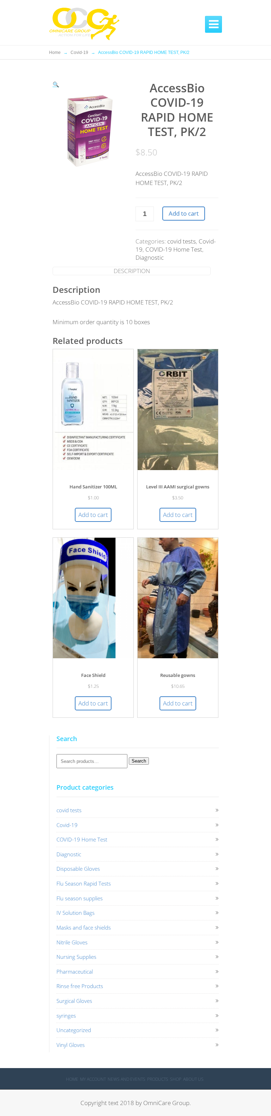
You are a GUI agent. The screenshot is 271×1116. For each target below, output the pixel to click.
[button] (56, 84)
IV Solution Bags (75, 912)
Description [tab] (132, 271)
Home (55, 52)
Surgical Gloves (74, 1000)
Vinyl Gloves (70, 1044)
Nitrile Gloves (72, 942)
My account (93, 1079)
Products (157, 1079)
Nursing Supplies (76, 956)
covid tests (181, 241)
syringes (66, 1015)
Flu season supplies (79, 898)
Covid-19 (79, 52)
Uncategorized (73, 1030)
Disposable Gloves (78, 868)
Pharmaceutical (74, 971)
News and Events (126, 1079)
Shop (175, 1079)
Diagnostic (150, 257)
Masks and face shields (83, 927)
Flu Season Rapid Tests (83, 883)
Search (139, 761)
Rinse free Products (79, 985)
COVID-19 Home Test (173, 249)
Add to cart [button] (93, 515)
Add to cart (184, 213)
